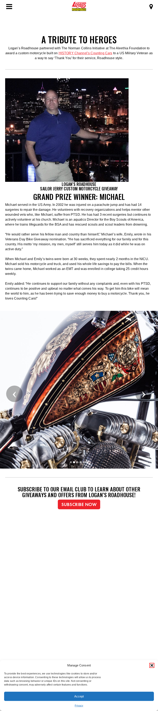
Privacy (79, 705)
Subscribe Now (79, 504)
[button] (152, 665)
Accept (79, 696)
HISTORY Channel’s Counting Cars (85, 53)
